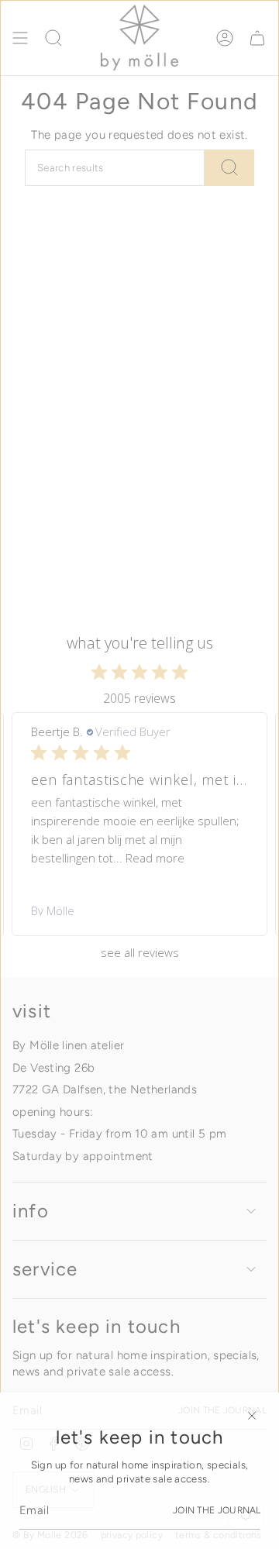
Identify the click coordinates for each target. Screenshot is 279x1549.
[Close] (252, 1415)
